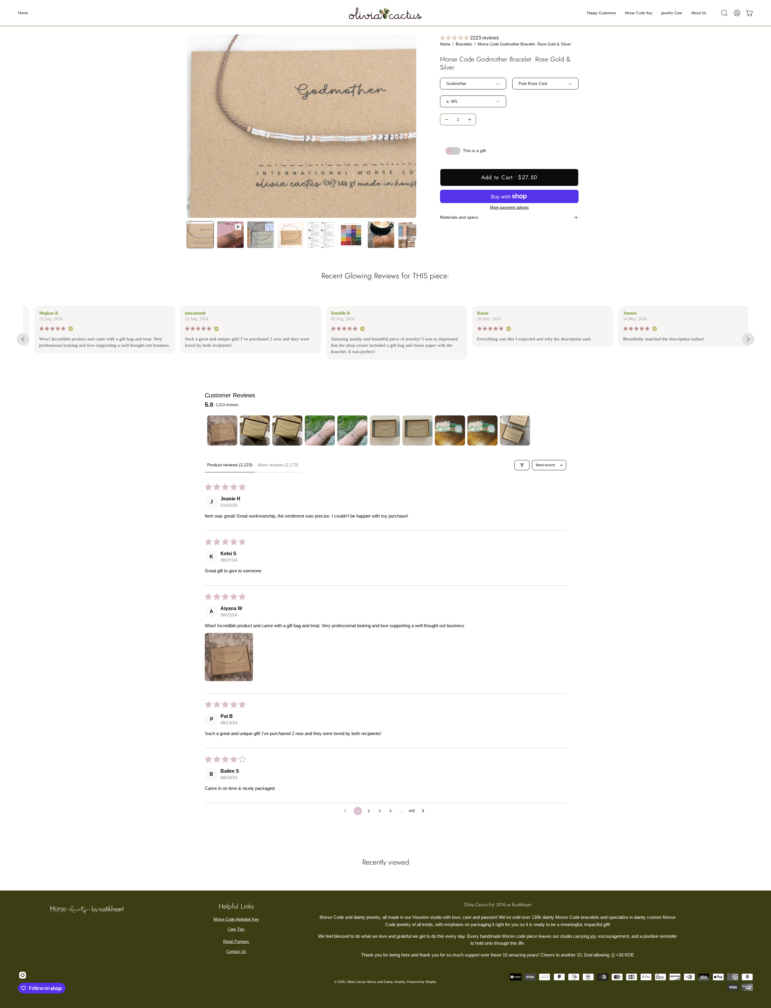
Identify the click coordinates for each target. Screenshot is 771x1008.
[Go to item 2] (255, 430)
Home (445, 44)
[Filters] (521, 465)
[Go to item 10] (515, 430)
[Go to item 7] (417, 430)
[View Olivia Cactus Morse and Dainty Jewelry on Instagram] (21, 975)
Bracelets (464, 44)
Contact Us (236, 951)
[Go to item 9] (482, 430)
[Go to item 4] (320, 430)
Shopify (430, 982)
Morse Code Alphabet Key (236, 919)
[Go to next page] (424, 811)
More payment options (509, 207)
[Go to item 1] (222, 430)
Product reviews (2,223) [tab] (230, 464)
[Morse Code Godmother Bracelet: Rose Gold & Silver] (200, 234)
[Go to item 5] (352, 430)
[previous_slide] (23, 339)
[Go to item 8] (450, 430)
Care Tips (236, 929)
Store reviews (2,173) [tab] (278, 464)
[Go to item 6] (385, 430)
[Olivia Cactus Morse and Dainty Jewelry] (385, 13)
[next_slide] (748, 339)
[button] (724, 13)
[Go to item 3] (287, 430)
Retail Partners (236, 941)
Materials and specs (459, 217)
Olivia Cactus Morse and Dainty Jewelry (376, 982)
